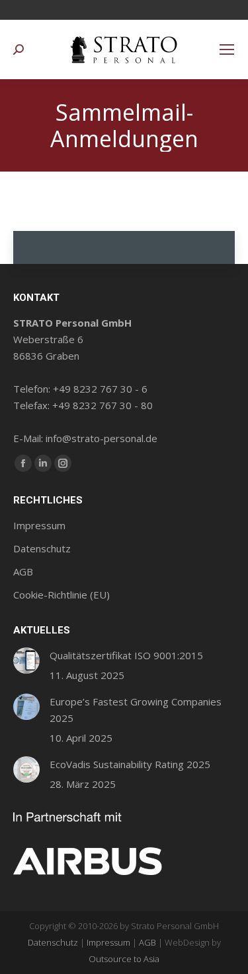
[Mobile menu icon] (227, 49)
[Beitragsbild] (26, 660)
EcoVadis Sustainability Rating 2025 (130, 764)
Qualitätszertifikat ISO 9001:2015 (126, 655)
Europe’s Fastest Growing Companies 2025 (136, 710)
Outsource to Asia (124, 959)
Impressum (108, 942)
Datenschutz (53, 942)
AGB (147, 942)
